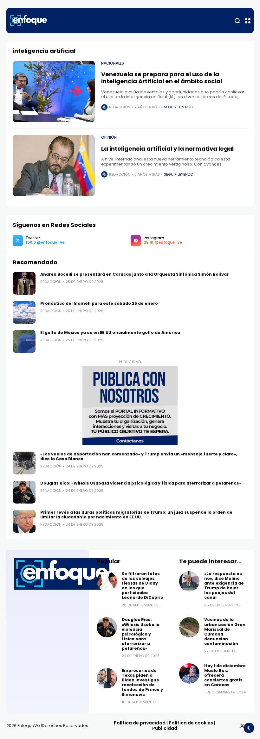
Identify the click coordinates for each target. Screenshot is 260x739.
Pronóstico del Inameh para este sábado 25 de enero (99, 303)
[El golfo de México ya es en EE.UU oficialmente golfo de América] (24, 341)
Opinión (109, 137)
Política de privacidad (140, 723)
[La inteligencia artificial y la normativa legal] (54, 165)
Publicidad (164, 728)
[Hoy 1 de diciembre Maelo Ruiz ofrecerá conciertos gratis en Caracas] (189, 673)
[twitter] (242, 725)
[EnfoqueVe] (29, 20)
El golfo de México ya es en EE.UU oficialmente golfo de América (110, 332)
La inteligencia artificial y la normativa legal (167, 149)
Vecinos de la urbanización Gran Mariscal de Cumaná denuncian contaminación (224, 631)
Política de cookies (191, 723)
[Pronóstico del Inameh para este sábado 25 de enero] (24, 312)
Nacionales (112, 63)
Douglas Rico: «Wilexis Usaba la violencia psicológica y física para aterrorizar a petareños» (140, 483)
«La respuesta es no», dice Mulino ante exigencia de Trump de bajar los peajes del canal (224, 585)
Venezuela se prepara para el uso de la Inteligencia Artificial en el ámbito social (161, 77)
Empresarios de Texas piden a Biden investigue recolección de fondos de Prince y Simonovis (142, 682)
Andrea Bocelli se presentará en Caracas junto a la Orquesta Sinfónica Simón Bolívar (134, 274)
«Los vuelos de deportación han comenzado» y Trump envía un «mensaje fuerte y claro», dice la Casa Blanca (138, 456)
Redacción (119, 107)
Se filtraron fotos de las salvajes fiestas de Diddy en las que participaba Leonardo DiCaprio (142, 585)
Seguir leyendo (178, 107)
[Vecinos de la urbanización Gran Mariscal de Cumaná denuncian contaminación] (189, 627)
